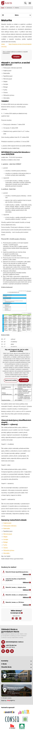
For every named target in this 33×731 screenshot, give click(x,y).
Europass (16, 56)
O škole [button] (4, 664)
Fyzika (5, 545)
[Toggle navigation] (30, 3)
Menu (17, 15)
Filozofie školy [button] (6, 667)
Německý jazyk (7, 534)
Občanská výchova (8, 550)
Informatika (6, 553)
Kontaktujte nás (15, 613)
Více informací (24, 376)
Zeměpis (5, 539)
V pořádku (24, 380)
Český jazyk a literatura (9, 525)
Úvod (2, 7)
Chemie (5, 547)
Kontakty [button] (4, 661)
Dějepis (5, 536)
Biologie (5, 542)
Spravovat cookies (11, 380)
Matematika (6, 528)
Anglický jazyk (7, 523)
